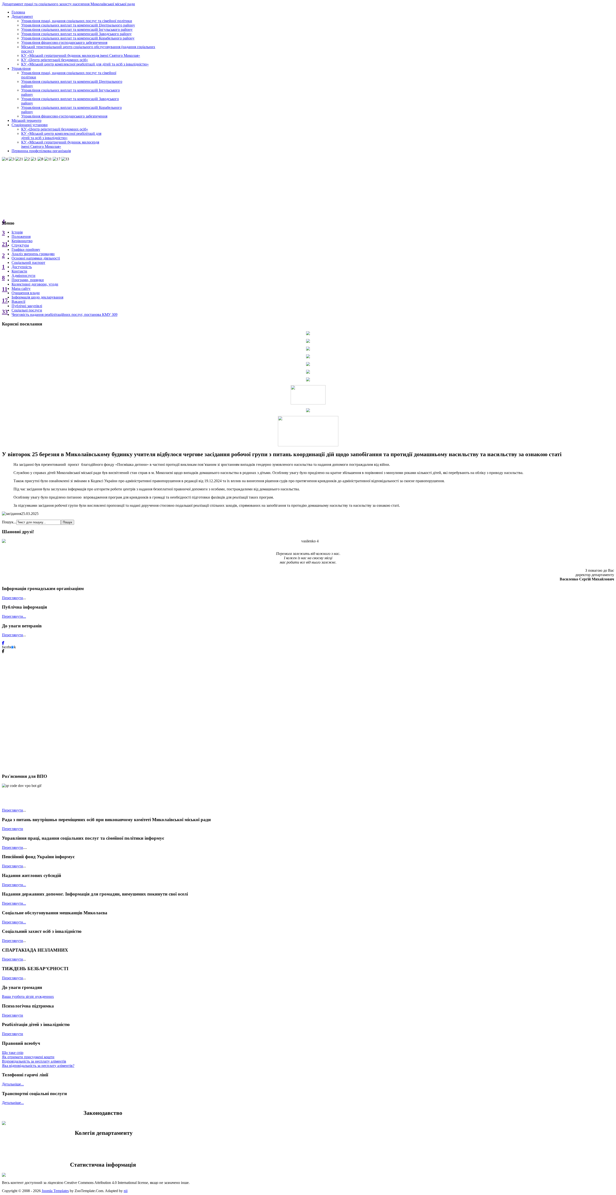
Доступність (22, 267)
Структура (20, 245)
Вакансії (18, 301)
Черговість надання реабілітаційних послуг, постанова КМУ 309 (64, 314)
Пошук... (9, 522)
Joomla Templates (55, 1191)
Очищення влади (26, 293)
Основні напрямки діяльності (36, 258)
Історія (17, 232)
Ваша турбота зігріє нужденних (28, 996)
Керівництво (22, 241)
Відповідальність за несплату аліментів (34, 1061)
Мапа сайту (21, 288)
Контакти (19, 271)
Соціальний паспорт (28, 262)
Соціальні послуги (27, 310)
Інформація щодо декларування (37, 297)
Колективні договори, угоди (35, 284)
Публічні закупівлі (27, 306)
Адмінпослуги (23, 275)
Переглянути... (14, 616)
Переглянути (12, 598)
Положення (21, 236)
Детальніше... (13, 1084)
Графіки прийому (26, 249)
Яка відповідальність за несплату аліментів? (38, 1066)
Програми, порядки (28, 280)
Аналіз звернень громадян (33, 254)
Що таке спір (12, 1053)
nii (126, 1191)
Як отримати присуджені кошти (28, 1057)
